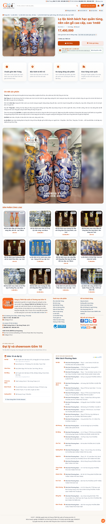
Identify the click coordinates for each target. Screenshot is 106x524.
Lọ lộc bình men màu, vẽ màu (27, 15)
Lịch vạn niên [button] (93, 10)
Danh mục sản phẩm (89, 5)
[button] (77, 5)
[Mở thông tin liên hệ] (103, 521)
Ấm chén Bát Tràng (58, 301)
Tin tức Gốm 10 (83, 10)
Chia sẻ (77, 27)
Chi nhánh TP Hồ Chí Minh (10, 323)
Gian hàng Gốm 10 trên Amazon (16, 399)
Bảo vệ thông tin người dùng (88, 307)
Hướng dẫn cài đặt (97, 50)
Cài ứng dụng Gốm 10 (86, 309)
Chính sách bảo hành (86, 305)
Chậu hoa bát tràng (58, 320)
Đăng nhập (100, 1)
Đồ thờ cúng (56, 303)
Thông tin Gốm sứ (71, 10)
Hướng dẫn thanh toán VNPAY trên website (90, 312)
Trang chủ (7, 15)
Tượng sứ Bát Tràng (58, 322)
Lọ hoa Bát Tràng (58, 315)
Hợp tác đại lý (84, 301)
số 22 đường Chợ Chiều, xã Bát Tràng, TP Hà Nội (17, 315)
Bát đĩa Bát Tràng (58, 305)
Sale (101, 10)
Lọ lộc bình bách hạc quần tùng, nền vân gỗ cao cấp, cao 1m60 (56, 15)
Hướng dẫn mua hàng (86, 303)
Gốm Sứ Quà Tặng (58, 309)
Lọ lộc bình (14, 15)
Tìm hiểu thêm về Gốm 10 (38, 312)
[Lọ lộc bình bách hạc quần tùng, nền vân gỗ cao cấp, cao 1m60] (29, 36)
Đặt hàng (69, 43)
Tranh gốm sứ (57, 317)
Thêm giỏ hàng (93, 43)
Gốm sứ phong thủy (59, 307)
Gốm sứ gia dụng (58, 311)
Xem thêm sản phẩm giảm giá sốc (87, 34)
